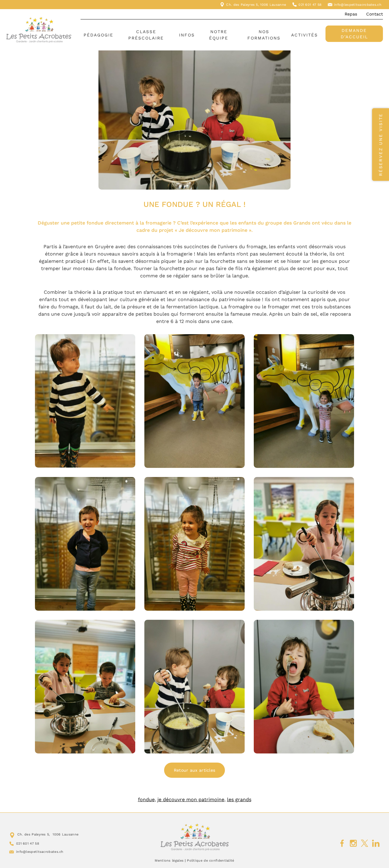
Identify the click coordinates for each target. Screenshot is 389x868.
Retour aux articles (194, 770)
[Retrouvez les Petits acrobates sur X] (364, 843)
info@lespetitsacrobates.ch (357, 5)
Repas (351, 14)
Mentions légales (169, 861)
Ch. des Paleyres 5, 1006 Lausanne (256, 5)
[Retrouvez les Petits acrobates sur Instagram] (353, 843)
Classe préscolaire (146, 34)
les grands (239, 799)
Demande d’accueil (354, 33)
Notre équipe (218, 34)
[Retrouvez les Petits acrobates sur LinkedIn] (376, 843)
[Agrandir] (127, 342)
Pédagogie (98, 35)
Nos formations (264, 34)
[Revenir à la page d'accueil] (194, 837)
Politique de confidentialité (210, 861)
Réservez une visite (380, 144)
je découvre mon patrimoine (190, 799)
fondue (146, 799)
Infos (187, 35)
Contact (374, 14)
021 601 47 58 (310, 5)
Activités (304, 35)
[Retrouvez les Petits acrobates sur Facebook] (342, 843)
